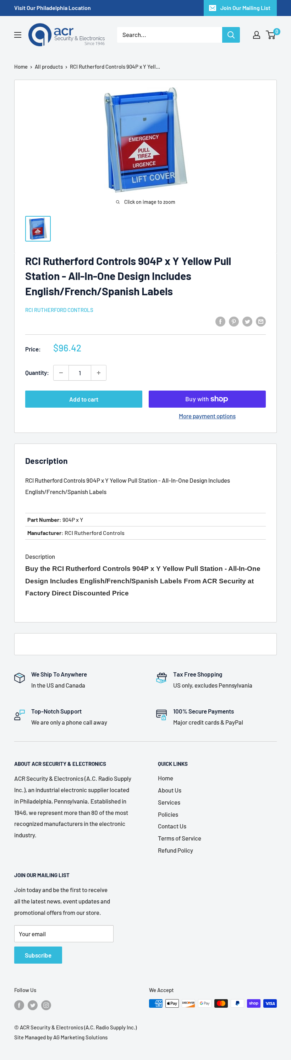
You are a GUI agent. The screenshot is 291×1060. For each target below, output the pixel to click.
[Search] (231, 35)
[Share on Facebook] (220, 321)
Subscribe (38, 955)
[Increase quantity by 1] (98, 372)
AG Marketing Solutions (80, 1037)
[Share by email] (261, 321)
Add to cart (83, 399)
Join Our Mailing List (245, 7)
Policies (168, 814)
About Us (169, 790)
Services (169, 802)
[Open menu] (17, 35)
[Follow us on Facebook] (19, 1004)
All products (49, 66)
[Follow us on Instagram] (46, 1004)
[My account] (256, 35)
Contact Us (172, 826)
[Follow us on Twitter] (33, 1004)
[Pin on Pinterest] (234, 321)
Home (21, 66)
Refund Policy (175, 850)
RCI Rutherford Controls (59, 310)
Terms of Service (179, 838)
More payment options (207, 415)
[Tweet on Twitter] (247, 321)
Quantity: (37, 372)
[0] (271, 35)
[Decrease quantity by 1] (61, 372)
